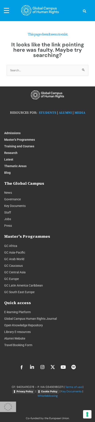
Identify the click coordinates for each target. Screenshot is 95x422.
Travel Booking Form (18, 345)
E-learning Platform (17, 312)
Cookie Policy (49, 391)
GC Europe (11, 279)
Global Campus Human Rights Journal (30, 318)
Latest (8, 159)
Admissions (12, 133)
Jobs (7, 219)
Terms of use (73, 387)
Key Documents (15, 206)
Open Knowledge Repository (23, 325)
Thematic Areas (15, 166)
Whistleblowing (48, 396)
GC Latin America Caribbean (23, 285)
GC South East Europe (19, 292)
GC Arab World (14, 259)
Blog (7, 172)
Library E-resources (17, 332)
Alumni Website (14, 338)
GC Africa (10, 246)
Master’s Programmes (19, 139)
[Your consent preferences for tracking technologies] (87, 414)
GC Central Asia (15, 272)
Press (8, 225)
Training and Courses (19, 146)
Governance (12, 199)
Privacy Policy (25, 391)
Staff (7, 212)
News (8, 192)
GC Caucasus (13, 265)
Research (10, 153)
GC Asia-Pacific (14, 252)
